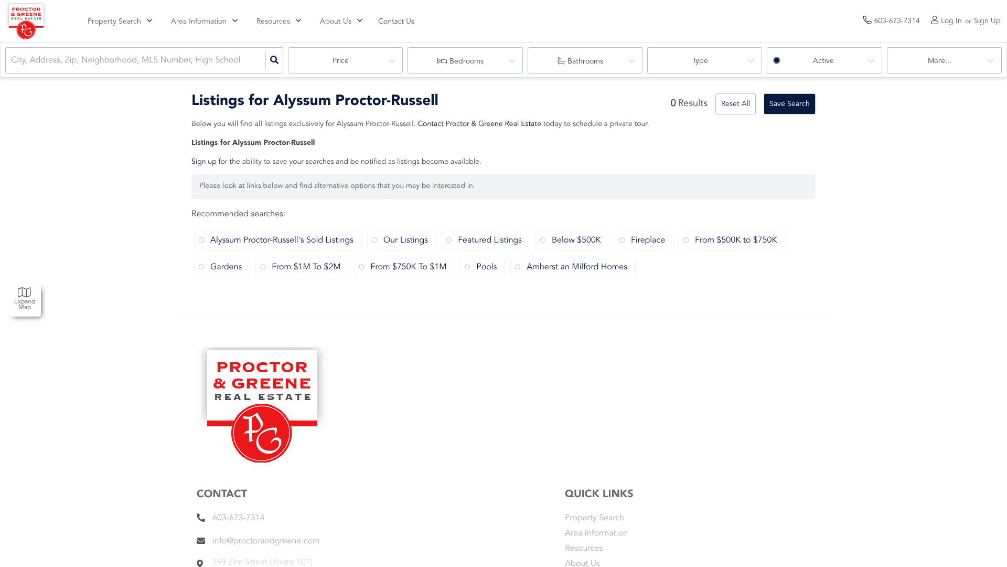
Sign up (204, 162)
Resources (273, 21)
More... (939, 61)
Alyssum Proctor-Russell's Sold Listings (281, 240)
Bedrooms (466, 61)
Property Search (114, 21)
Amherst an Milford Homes (577, 267)
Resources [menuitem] (584, 548)
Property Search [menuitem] (594, 518)
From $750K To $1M (409, 267)
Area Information (199, 21)
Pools (487, 267)
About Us (335, 21)
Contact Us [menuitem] (396, 22)
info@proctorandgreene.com (266, 541)
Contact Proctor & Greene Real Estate (479, 124)
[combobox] (12, 60)
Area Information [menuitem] (596, 533)
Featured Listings (490, 240)
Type (700, 61)
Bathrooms (585, 61)
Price (341, 61)
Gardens (226, 267)
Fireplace (648, 240)
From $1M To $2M (306, 267)
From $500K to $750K (736, 240)
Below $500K (576, 240)
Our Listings (405, 240)
